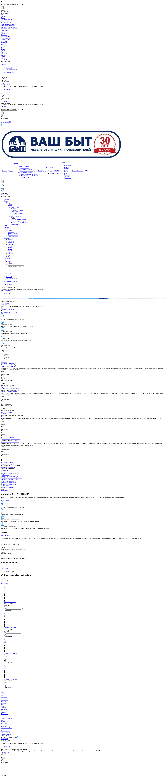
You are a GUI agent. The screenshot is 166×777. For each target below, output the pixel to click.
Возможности (5, 726)
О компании (4, 700)
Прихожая (4, 417)
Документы (4, 712)
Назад (11, 204)
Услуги (10, 205)
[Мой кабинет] (1, 183)
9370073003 (4, 59)
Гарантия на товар (6, 734)
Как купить (11, 232)
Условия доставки (6, 732)
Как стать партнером (7, 718)
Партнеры (4, 709)
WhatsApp (7, 89)
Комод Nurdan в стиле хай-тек (5, 303)
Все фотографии (5, 535)
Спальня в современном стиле (10, 442)
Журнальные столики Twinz (9, 312)
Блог (2, 720)
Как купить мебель (6, 728)
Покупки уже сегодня (7, 464)
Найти (2, 757)
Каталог (3, 692)
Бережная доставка (6, 470)
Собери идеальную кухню (8, 467)
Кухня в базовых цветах (8, 366)
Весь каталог (4, 568)
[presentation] (1, 489)
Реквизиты (4, 724)
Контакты (3, 707)
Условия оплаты (5, 731)
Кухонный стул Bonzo (7, 309)
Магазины (4, 717)
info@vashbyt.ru (6, 85)
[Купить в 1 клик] (5, 589)
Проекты (3, 721)
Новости (3, 701)
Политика (4, 723)
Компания (11, 241)
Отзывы (3, 704)
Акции (3, 693)
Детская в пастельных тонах (9, 391)
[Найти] (2, 8)
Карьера (3, 706)
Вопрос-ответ (5, 735)
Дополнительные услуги (18, 219)
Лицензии (4, 711)
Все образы (4, 362)
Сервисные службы (17, 210)
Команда (3, 703)
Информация (4, 714)
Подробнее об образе (7, 387)
